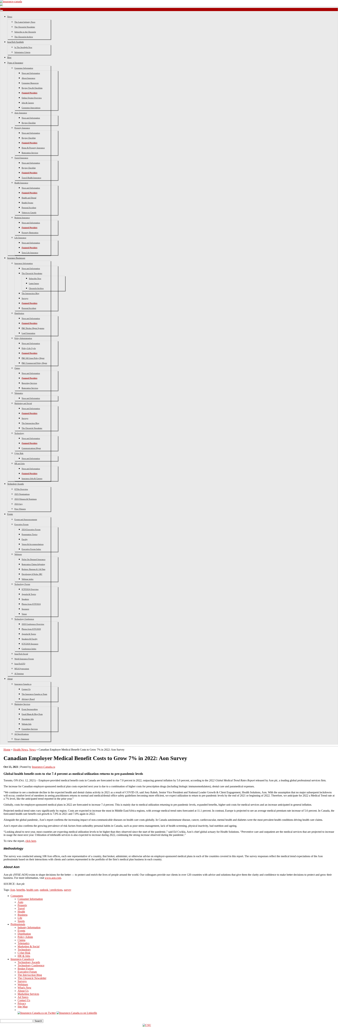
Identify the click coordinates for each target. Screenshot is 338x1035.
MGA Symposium (21, 669)
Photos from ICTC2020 (31, 629)
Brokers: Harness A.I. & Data (33, 569)
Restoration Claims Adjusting (33, 564)
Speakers (25, 599)
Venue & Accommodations (32, 544)
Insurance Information (23, 263)
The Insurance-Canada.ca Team (34, 694)
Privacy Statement (21, 739)
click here (30, 840)
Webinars (18, 554)
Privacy (22, 1003)
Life (20, 917)
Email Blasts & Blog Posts (32, 714)
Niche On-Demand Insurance (33, 559)
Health (21, 911)
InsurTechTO (19, 664)
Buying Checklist (29, 123)
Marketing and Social (23, 403)
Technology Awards (15, 484)
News (9, 16)
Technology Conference (24, 619)
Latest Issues (34, 283)
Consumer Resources (30, 83)
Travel (21, 908)
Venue (24, 614)
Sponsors (25, 609)
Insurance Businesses (16, 258)
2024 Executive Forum (31, 529)
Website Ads (26, 724)
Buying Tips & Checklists (32, 88)
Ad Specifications (21, 734)
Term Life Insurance (30, 253)
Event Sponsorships (30, 709)
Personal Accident (29, 208)
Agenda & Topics (29, 594)
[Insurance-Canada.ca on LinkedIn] (77, 1012)
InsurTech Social (21, 654)
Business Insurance (22, 218)
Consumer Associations (31, 108)
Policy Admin (25, 936)
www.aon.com (53, 877)
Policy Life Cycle (29, 348)
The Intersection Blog (30, 293)
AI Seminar (19, 673)
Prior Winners (20, 509)
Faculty (25, 539)
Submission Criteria (22, 52)
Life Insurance (20, 238)
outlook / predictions (51, 889)
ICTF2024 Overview (30, 589)
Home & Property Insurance (33, 148)
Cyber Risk (18, 453)
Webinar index (27, 579)
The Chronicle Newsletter (24, 27)
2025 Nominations (22, 494)
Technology (19, 433)
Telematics (18, 393)
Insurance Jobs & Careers (32, 478)
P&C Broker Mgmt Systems (33, 328)
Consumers (17, 895)
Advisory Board (28, 699)
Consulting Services (30, 729)
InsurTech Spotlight (15, 42)
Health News (20, 749)
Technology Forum (22, 584)
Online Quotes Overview (32, 98)
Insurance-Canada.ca (22, 684)
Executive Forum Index (31, 549)
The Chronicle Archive (23, 37)
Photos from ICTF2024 (31, 604)
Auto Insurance (20, 113)
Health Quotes (27, 203)
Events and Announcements (25, 519)
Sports (21, 921)
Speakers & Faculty (29, 639)
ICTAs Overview (21, 489)
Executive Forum (21, 524)
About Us (23, 990)
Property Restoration (30, 232)
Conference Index (29, 649)
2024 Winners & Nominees (25, 499)
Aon (12, 889)
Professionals (18, 924)
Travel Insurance (21, 158)
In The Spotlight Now (23, 47)
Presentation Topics (29, 534)
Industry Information (29, 927)
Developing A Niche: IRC (32, 574)
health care (32, 889)
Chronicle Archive (36, 288)
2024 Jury (18, 504)
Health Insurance (21, 183)
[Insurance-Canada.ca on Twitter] (37, 1012)
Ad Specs (23, 997)
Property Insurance (22, 128)
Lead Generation (28, 333)
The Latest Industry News (24, 22)
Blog (9, 57)
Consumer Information (23, 68)
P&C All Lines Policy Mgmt (33, 358)
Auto (20, 902)
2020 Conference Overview (33, 624)
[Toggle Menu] (1, 10)
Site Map (23, 1006)
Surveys (25, 298)
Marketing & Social (28, 946)
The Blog (30, 974)
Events (10, 514)
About (9, 679)
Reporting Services (29, 383)
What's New (24, 987)
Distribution (19, 313)
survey (67, 889)
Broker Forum (25, 968)
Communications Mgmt (31, 448)
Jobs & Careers (28, 103)
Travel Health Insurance (31, 178)
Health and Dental (29, 198)
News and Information (31, 73)
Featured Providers (29, 93)
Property (22, 905)
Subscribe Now (35, 278)
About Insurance (28, 78)
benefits (20, 889)
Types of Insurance (15, 63)
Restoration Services (30, 153)
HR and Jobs (19, 463)
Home (7, 749)
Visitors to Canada (29, 212)
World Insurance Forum (24, 659)
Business (22, 914)
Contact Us (26, 689)
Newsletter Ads (28, 719)
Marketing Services (22, 704)
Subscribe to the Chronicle (25, 32)
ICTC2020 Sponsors (30, 644)
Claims (17, 368)
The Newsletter (32, 978)
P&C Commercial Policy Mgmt (34, 363)
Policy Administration (23, 338)
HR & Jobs (24, 955)
